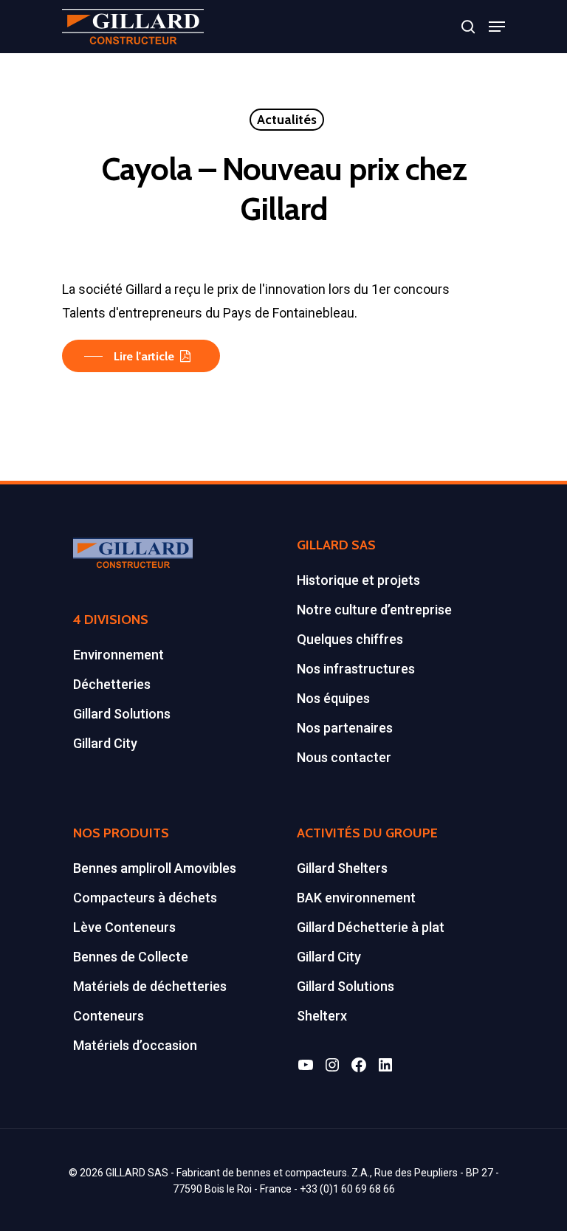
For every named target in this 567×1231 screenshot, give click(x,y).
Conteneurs (108, 1015)
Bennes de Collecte (130, 956)
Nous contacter (344, 757)
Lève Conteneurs (124, 927)
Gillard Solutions (122, 713)
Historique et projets (358, 580)
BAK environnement (356, 897)
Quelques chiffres (350, 639)
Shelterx (322, 1015)
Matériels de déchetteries (150, 986)
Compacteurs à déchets (145, 897)
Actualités (287, 120)
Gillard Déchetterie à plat (370, 927)
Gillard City (105, 743)
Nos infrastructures (356, 668)
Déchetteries (112, 684)
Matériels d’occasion (135, 1045)
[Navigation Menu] (497, 26)
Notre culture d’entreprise (374, 609)
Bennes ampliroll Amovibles (154, 868)
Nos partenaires (345, 727)
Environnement (118, 654)
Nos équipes (333, 698)
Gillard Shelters (342, 868)
